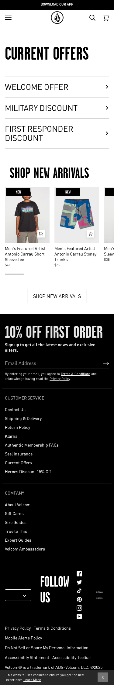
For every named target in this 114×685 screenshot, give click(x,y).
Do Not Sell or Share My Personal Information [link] (46, 647)
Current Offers (18, 462)
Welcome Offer (36, 87)
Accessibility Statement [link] (27, 657)
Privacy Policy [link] (18, 628)
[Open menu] (8, 18)
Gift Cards (14, 513)
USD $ (16, 595)
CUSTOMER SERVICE (24, 397)
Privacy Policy (60, 379)
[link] (79, 573)
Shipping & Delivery (23, 418)
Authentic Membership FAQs (32, 444)
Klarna (11, 436)
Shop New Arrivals (57, 296)
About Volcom (17, 504)
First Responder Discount (39, 133)
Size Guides (15, 522)
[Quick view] (41, 234)
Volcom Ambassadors (25, 548)
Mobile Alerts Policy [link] (23, 637)
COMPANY (14, 492)
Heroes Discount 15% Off (28, 471)
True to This (16, 531)
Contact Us (15, 409)
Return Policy (17, 427)
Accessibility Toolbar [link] (71, 657)
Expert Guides (18, 540)
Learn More (32, 680)
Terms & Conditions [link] (52, 628)
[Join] (101, 363)
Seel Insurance (19, 453)
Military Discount (41, 108)
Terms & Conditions (75, 374)
